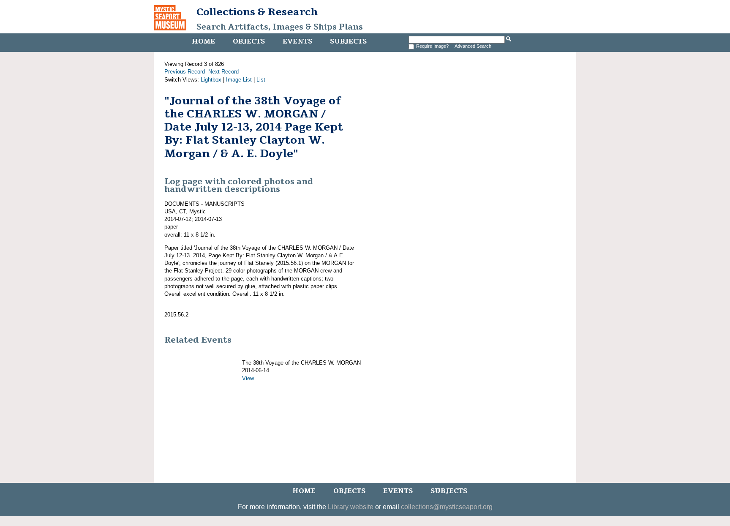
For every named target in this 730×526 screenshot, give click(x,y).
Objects (249, 41)
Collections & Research (257, 12)
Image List (239, 79)
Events (297, 41)
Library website (350, 506)
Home (203, 41)
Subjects (348, 41)
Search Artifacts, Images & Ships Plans (279, 27)
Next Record (223, 71)
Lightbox (211, 79)
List (260, 79)
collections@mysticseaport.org (447, 506)
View (248, 378)
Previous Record (184, 71)
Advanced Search (473, 46)
